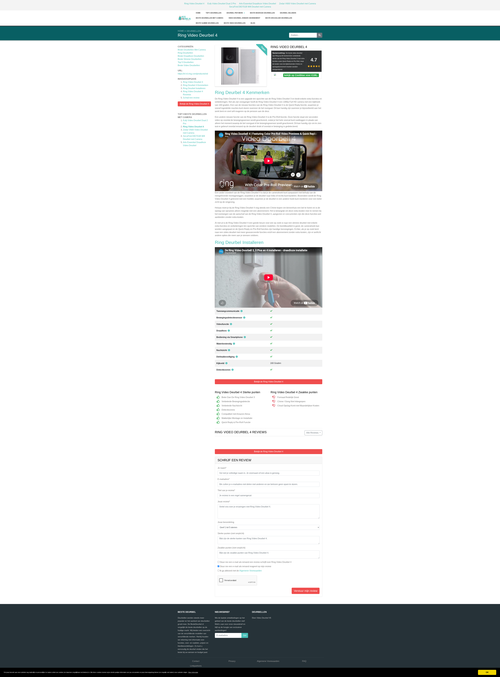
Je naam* (222, 468)
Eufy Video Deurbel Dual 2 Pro (221, 3)
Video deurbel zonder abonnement (244, 18)
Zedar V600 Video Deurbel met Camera (297, 3)
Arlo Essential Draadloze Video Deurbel (257, 3)
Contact (195, 661)
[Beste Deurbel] (185, 18)
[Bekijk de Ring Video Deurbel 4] (241, 66)
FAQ (304, 661)
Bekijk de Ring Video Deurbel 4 (194, 104)
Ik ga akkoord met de (241, 571)
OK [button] (487, 672)
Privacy (232, 661)
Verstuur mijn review (305, 590)
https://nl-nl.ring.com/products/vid (193, 74)
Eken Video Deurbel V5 (261, 618)
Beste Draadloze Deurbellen (278, 18)
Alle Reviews (312, 433)
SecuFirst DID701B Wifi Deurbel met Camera (250, 7)
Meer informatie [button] (193, 672)
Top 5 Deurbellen (213, 13)
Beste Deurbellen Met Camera (209, 18)
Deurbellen (194, 31)
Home (198, 13)
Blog (253, 23)
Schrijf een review (191, 98)
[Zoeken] (319, 35)
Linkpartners (196, 666)
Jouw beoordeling (226, 522)
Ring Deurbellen (185, 53)
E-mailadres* (224, 479)
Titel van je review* (226, 490)
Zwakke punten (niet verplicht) (231, 548)
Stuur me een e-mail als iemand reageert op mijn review (245, 566)
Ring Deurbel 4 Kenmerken (195, 85)
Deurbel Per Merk (235, 13)
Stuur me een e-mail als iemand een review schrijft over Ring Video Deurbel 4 (255, 562)
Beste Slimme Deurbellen (207, 23)
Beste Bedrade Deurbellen (262, 13)
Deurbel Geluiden (288, 13)
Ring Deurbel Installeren (194, 88)
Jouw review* (224, 501)
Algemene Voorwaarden (250, 571)
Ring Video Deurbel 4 (194, 3)
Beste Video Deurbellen (234, 23)
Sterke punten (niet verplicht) (231, 533)
